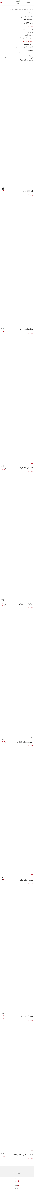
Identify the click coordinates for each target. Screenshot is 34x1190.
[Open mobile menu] (32, 2)
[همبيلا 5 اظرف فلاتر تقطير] (17, 1086)
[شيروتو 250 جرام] (17, 399)
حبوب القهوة (13, 9)
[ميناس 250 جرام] (17, 812)
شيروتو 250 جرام (26, 467)
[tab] (17, 53)
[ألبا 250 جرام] (17, 125)
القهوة (20, 9)
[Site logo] (17, 2)
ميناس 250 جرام (26, 880)
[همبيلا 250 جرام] (17, 950)
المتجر (25, 9)
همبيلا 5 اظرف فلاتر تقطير (23, 1154)
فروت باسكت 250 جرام (24, 742)
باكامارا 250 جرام (26, 329)
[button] (3, 191)
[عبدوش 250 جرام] (17, 537)
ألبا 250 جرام (28, 191)
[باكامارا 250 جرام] (17, 261)
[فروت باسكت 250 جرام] (17, 673)
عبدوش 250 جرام (26, 604)
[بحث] (3, 2)
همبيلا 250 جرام (27, 1016)
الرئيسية (30, 9)
